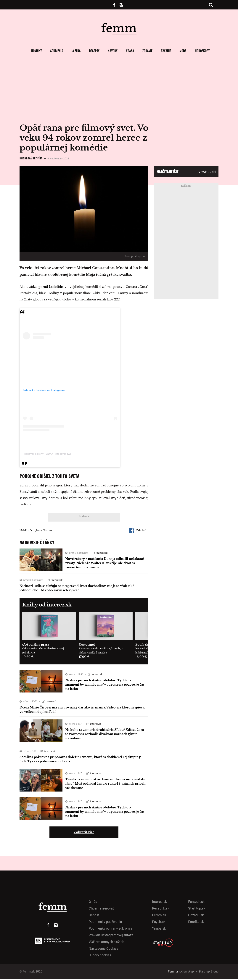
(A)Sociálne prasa (35, 644)
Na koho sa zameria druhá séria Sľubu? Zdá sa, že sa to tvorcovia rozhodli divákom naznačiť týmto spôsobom (104, 734)
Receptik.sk (160, 908)
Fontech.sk (196, 902)
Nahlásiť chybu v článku (36, 530)
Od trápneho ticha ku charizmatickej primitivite (43, 650)
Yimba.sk (159, 928)
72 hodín (202, 171)
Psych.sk (158, 922)
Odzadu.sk (196, 915)
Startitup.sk (196, 908)
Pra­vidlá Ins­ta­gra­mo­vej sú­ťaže (111, 935)
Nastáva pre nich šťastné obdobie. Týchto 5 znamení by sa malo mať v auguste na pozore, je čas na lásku (104, 684)
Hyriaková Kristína (31, 158)
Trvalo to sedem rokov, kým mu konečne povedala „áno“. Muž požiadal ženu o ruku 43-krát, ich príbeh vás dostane (105, 783)
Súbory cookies (100, 955)
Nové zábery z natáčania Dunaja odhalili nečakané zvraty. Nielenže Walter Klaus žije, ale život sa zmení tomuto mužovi (104, 563)
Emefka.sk (196, 922)
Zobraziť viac (84, 832)
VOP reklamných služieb (106, 942)
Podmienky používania (105, 922)
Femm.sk (159, 915)
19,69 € (27, 657)
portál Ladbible (50, 287)
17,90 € (84, 657)
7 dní (213, 171)
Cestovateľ (87, 644)
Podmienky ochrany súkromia (110, 928)
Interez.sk (159, 902)
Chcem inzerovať (101, 908)
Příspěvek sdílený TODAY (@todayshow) (47, 453)
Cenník (94, 915)
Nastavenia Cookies (103, 948)
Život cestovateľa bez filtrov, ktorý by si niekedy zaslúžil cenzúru (101, 650)
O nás (93, 902)
